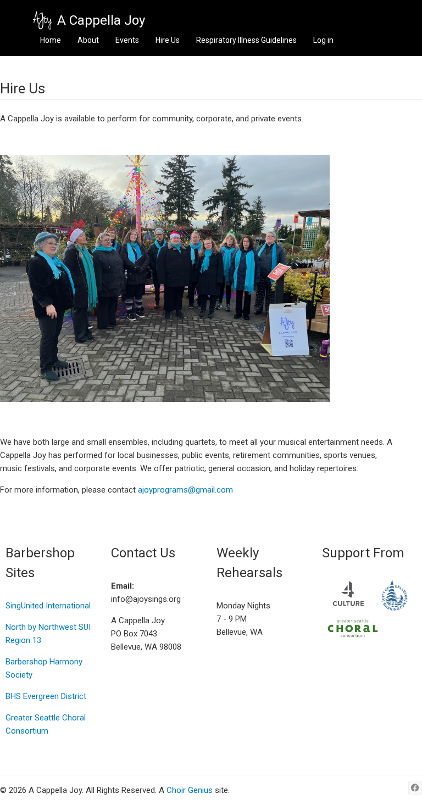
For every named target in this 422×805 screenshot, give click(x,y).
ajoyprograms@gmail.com (185, 490)
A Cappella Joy (101, 20)
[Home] (42, 20)
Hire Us (168, 40)
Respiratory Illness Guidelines (246, 40)
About (88, 40)
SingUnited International (48, 606)
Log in (323, 40)
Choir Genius (189, 790)
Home (50, 40)
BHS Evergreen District (45, 696)
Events (127, 40)
